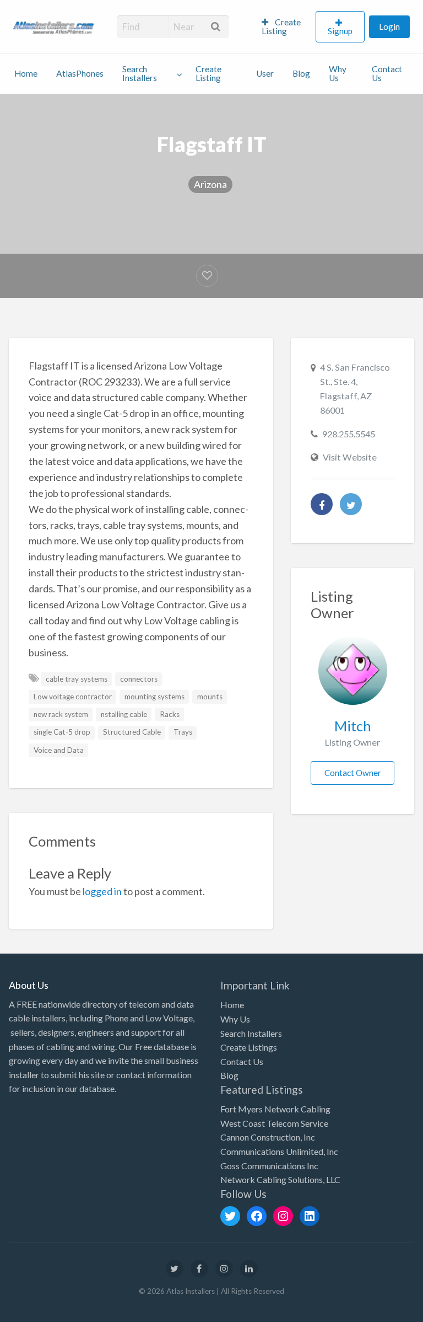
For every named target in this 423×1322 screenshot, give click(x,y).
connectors (139, 679)
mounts (210, 696)
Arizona (210, 184)
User (265, 73)
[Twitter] (351, 504)
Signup (340, 31)
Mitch (352, 726)
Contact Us (387, 73)
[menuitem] (284, 27)
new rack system (61, 714)
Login (389, 26)
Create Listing (281, 26)
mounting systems (154, 696)
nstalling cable (124, 714)
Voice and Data (59, 750)
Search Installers (139, 73)
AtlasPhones (80, 73)
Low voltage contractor (73, 696)
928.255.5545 (348, 434)
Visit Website (350, 457)
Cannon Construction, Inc (267, 1137)
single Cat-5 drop (62, 731)
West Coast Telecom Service (274, 1123)
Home (25, 73)
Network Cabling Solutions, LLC (280, 1179)
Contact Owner (352, 773)
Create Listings (248, 1047)
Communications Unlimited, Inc (279, 1151)
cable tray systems (76, 679)
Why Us (337, 73)
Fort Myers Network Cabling (275, 1109)
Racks (170, 714)
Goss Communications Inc (269, 1165)
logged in (102, 891)
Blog (301, 73)
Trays (182, 731)
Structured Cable (132, 731)
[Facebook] (322, 504)
